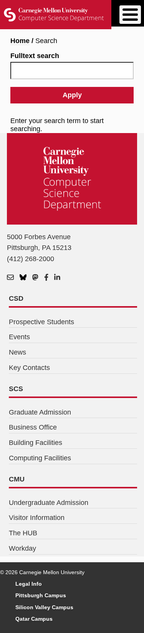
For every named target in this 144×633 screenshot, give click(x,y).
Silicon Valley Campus (44, 607)
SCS (16, 389)
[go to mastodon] (35, 277)
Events (19, 337)
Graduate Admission (40, 412)
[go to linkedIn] (57, 277)
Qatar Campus (34, 619)
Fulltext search (34, 56)
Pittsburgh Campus (40, 595)
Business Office (33, 427)
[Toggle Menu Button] (130, 14)
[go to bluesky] (23, 277)
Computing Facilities (40, 458)
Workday (22, 548)
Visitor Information (37, 517)
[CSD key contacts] (10, 277)
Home (20, 41)
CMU (17, 479)
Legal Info (28, 584)
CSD (16, 298)
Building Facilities (35, 442)
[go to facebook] (46, 277)
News (17, 352)
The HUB (23, 533)
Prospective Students (41, 322)
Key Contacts (29, 367)
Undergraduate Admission (48, 502)
